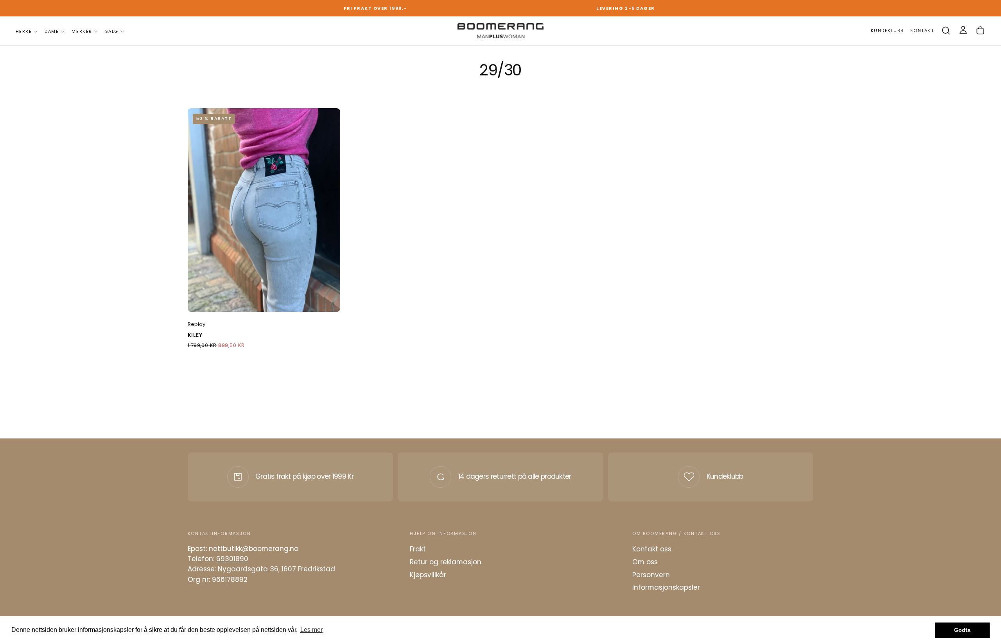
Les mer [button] (311, 629)
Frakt (418, 549)
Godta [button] (962, 630)
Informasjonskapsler (666, 587)
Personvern (651, 575)
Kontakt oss (651, 549)
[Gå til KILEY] (264, 209)
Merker (82, 31)
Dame (52, 31)
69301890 (232, 559)
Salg (111, 31)
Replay (196, 324)
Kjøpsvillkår (428, 575)
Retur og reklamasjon (445, 562)
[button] (946, 31)
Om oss (645, 562)
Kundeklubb (725, 476)
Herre (24, 31)
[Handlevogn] (980, 31)
